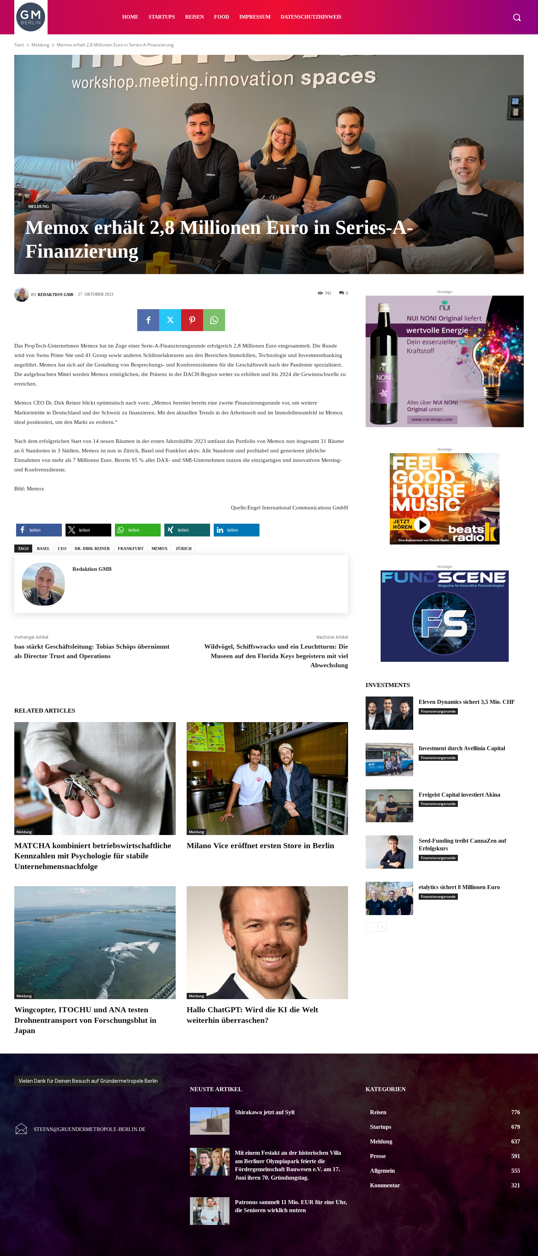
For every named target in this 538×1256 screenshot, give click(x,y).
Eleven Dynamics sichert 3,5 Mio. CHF (467, 702)
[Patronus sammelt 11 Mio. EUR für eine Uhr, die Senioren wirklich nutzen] (209, 1211)
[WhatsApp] (214, 320)
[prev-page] (370, 927)
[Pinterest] (192, 320)
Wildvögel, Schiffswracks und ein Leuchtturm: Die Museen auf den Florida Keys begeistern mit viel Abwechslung (276, 655)
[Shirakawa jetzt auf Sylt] (209, 1121)
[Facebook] (148, 320)
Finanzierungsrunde (438, 711)
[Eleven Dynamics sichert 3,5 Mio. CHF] (389, 713)
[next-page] (381, 927)
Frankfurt (130, 548)
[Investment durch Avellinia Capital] (389, 759)
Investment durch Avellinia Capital (462, 748)
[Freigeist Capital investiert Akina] (389, 806)
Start (19, 45)
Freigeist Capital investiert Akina (459, 795)
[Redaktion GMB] (22, 294)
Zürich (184, 548)
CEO (62, 548)
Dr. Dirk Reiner (92, 548)
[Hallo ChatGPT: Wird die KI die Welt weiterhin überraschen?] (267, 942)
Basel (43, 548)
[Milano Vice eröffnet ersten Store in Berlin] (267, 778)
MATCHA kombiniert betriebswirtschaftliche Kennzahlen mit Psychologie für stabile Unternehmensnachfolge (92, 856)
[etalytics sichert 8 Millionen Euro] (389, 898)
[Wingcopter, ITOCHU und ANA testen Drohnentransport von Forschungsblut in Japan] (95, 942)
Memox (160, 548)
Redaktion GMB (55, 294)
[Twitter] (170, 320)
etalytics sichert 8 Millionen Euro (459, 887)
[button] (517, 17)
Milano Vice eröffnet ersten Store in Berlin (260, 845)
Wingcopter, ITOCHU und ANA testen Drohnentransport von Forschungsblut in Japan (85, 1020)
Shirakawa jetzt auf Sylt (265, 1112)
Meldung (40, 45)
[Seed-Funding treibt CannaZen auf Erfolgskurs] (389, 852)
